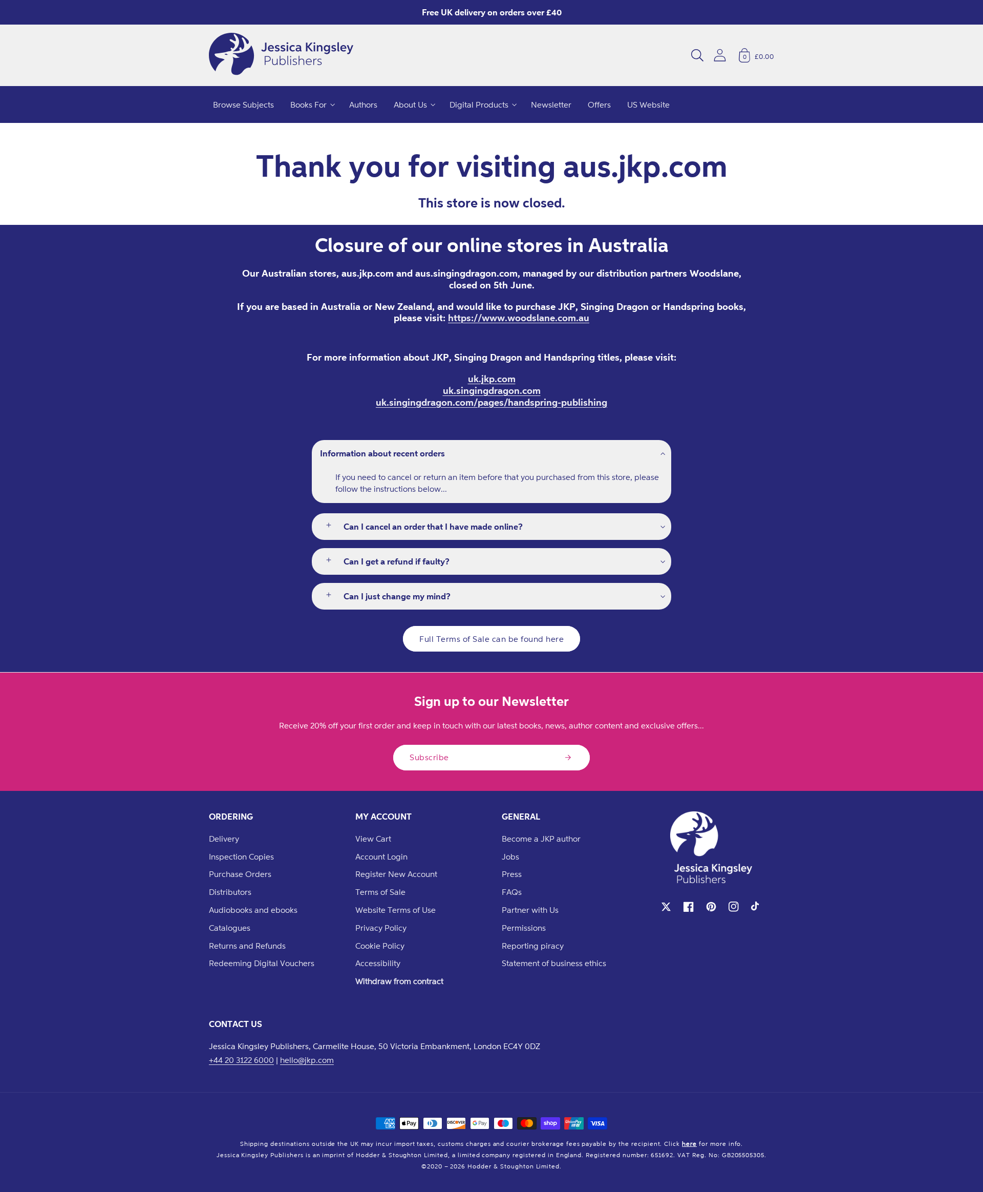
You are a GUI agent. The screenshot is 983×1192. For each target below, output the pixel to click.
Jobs (510, 856)
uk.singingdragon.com (492, 390)
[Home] (281, 55)
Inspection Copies (241, 856)
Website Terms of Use (395, 909)
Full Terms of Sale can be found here (491, 638)
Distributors (230, 891)
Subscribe (429, 757)
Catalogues (229, 927)
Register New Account (396, 874)
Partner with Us (530, 909)
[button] (697, 55)
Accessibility (377, 963)
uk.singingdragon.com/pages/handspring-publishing (491, 402)
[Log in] (720, 55)
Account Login (381, 856)
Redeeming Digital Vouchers (261, 963)
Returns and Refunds (247, 945)
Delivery (224, 838)
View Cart (373, 838)
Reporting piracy (533, 945)
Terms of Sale (380, 891)
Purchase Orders (240, 874)
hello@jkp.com (307, 1059)
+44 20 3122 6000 (241, 1059)
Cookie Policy (379, 945)
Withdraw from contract (399, 981)
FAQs (512, 891)
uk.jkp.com (492, 378)
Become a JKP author (541, 838)
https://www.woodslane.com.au (518, 317)
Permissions (524, 927)
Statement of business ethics (554, 963)
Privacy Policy (381, 927)
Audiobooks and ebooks (253, 909)
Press (512, 874)
